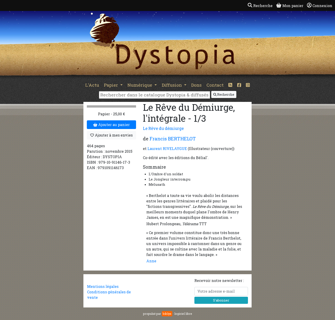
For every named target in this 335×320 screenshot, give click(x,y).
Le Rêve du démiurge (163, 128)
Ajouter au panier (113, 124)
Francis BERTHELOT (172, 138)
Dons (196, 85)
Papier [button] (111, 85)
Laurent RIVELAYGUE (167, 148)
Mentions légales (103, 286)
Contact (215, 85)
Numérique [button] (140, 85)
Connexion (322, 5)
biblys (167, 313)
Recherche (225, 94)
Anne (151, 260)
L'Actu (92, 85)
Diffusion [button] (172, 85)
